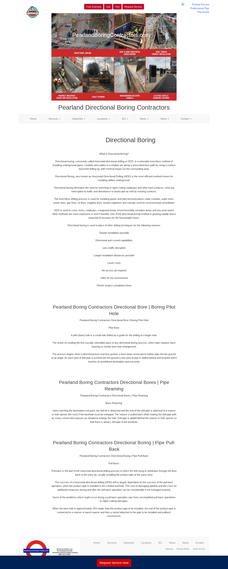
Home (33, 118)
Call (108, 6)
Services (53, 118)
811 (124, 118)
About (163, 118)
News (143, 118)
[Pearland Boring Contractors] (50, 551)
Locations (102, 118)
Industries (78, 118)
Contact (185, 118)
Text (117, 6)
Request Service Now (114, 562)
